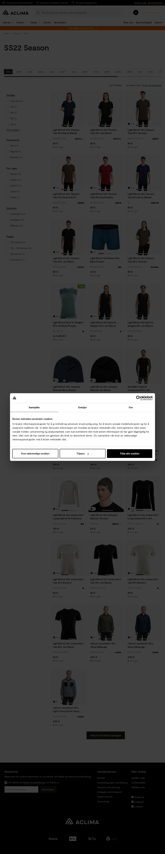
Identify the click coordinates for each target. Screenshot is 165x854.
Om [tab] (131, 407)
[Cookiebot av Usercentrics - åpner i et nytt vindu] (138, 398)
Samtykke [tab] (34, 407)
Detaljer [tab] (82, 407)
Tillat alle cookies (130, 453)
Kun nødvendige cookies (35, 453)
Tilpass (81, 453)
